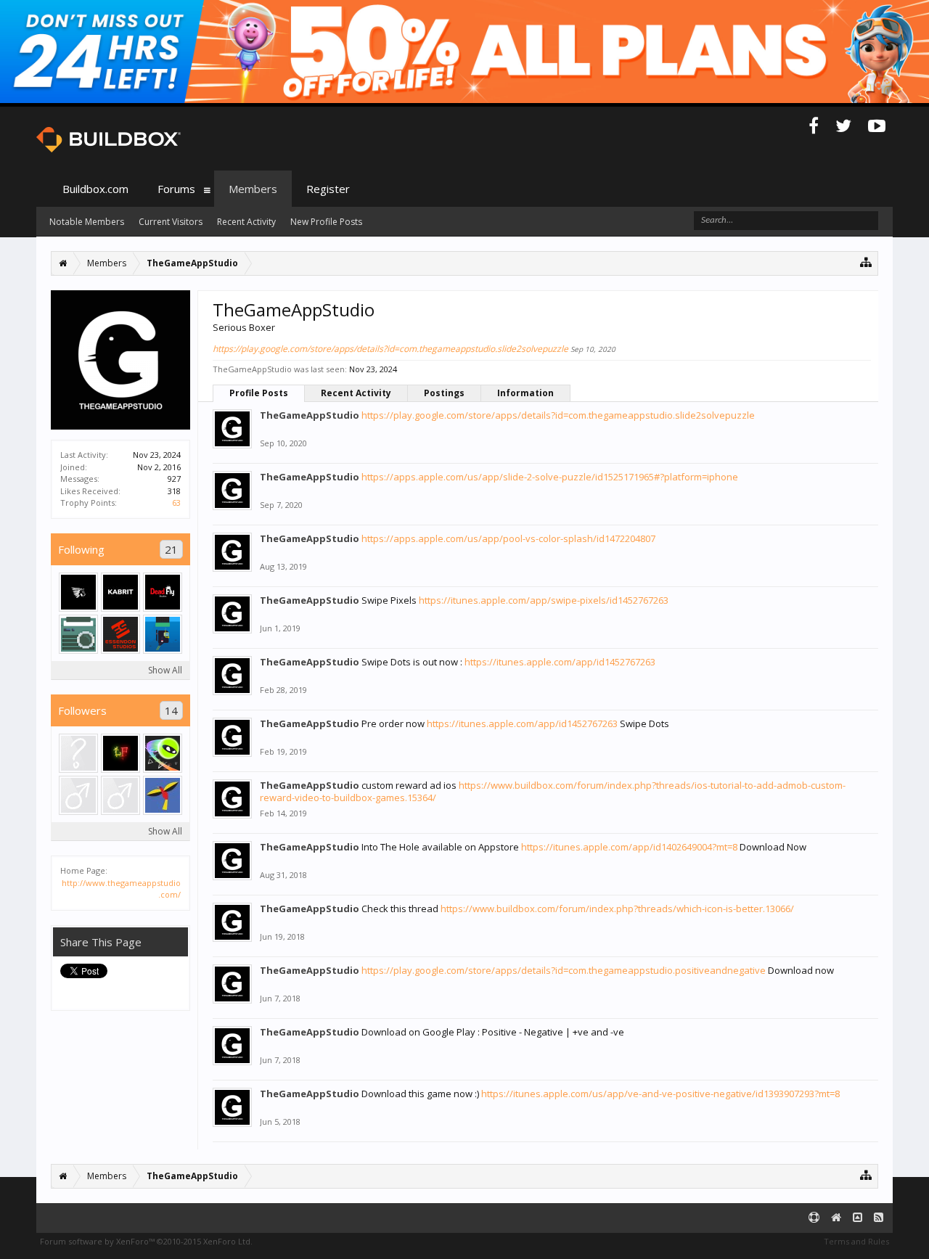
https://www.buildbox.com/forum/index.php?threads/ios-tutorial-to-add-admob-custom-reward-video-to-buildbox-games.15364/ (553, 792)
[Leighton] (162, 592)
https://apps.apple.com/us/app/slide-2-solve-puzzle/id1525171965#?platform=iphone (549, 476)
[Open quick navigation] (866, 261)
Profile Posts (258, 393)
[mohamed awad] (120, 592)
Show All (165, 670)
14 (171, 710)
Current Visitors (170, 222)
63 (176, 502)
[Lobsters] (162, 753)
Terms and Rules (856, 1241)
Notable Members (86, 222)
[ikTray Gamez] (78, 592)
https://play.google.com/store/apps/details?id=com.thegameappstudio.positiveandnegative (563, 970)
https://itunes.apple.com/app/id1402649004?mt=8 (629, 846)
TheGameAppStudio (309, 415)
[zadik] (120, 795)
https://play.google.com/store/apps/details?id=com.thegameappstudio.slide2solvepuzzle (390, 349)
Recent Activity (356, 393)
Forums (176, 188)
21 (171, 549)
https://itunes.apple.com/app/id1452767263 (559, 661)
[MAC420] (120, 753)
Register (328, 188)
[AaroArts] (162, 634)
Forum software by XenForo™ (146, 1241)
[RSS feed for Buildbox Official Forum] (878, 1218)
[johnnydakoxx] (78, 795)
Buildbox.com (95, 188)
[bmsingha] (120, 634)
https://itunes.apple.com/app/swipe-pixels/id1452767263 (543, 600)
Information (525, 393)
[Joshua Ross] (162, 795)
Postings (444, 393)
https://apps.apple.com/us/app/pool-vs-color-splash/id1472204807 (508, 538)
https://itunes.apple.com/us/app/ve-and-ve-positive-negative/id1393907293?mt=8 (660, 1093)
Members (253, 188)
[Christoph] (78, 634)
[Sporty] (78, 753)
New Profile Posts (326, 222)
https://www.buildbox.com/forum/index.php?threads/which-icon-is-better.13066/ (617, 908)
